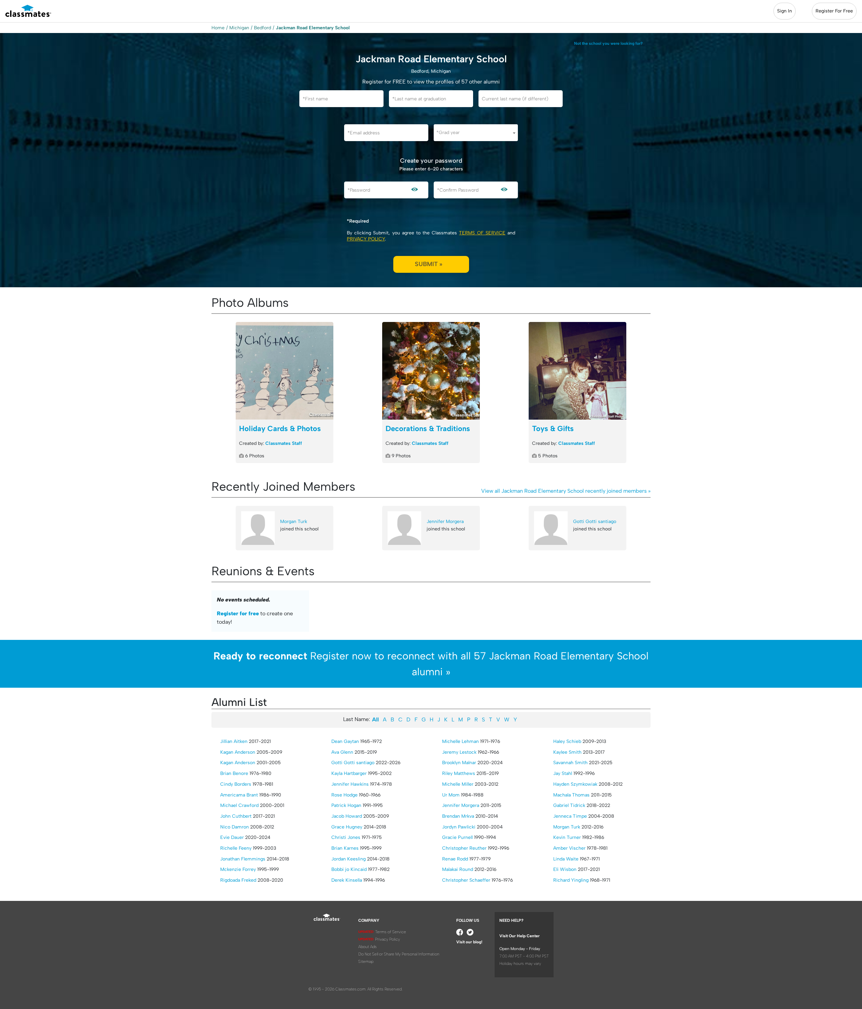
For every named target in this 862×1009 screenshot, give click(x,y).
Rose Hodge (344, 795)
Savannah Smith (570, 763)
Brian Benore (234, 773)
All (375, 719)
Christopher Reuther (464, 848)
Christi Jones (345, 837)
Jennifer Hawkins (350, 784)
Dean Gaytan (345, 741)
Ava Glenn (342, 752)
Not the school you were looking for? (608, 43)
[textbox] (476, 132)
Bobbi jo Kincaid (349, 869)
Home (218, 28)
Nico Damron (234, 827)
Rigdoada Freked (238, 880)
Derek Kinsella (346, 880)
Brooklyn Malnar (459, 763)
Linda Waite (565, 859)
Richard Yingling (571, 880)
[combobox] (476, 132)
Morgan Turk (293, 521)
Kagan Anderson (237, 752)
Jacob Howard (346, 816)
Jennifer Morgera (445, 521)
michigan (239, 28)
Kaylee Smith (567, 752)
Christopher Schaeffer (466, 880)
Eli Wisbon (564, 869)
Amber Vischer (569, 848)
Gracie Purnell (457, 837)
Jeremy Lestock (459, 752)
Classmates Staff (283, 443)
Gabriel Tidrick (569, 805)
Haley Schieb (567, 741)
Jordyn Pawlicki (458, 827)
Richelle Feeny (236, 848)
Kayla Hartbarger (349, 773)
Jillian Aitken (233, 741)
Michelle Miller (457, 784)
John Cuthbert (236, 816)
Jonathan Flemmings (242, 859)
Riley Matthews (458, 773)
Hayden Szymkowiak (575, 784)
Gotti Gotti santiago (594, 521)
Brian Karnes (345, 848)
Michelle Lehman (460, 741)
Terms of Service (482, 233)
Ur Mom (451, 795)
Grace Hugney (346, 827)
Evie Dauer (232, 837)
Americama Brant (239, 795)
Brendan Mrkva (458, 816)
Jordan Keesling (348, 859)
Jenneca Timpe (570, 816)
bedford (262, 28)
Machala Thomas (571, 795)
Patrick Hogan (346, 805)
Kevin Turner (567, 837)
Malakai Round (457, 869)
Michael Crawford (239, 805)
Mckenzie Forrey (238, 869)
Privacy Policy (366, 239)
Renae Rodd (455, 859)
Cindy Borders (235, 784)
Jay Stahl (562, 773)
